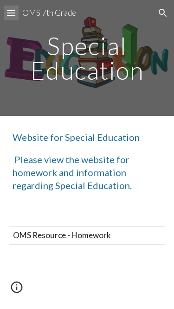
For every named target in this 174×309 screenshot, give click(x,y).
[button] (11, 12)
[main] (87, 58)
